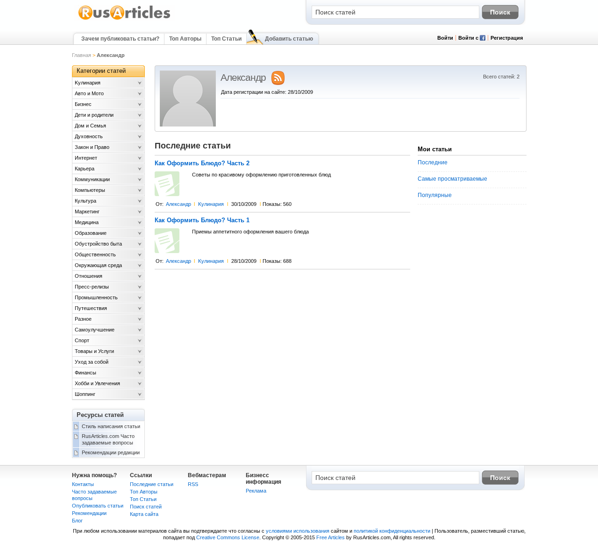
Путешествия (91, 308)
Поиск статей (146, 506)
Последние (433, 162)
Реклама (256, 491)
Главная (81, 55)
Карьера (84, 168)
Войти (445, 38)
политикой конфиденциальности (392, 531)
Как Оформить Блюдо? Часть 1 (202, 220)
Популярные (435, 195)
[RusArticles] (124, 19)
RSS (193, 484)
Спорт (82, 340)
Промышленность (96, 297)
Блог (77, 520)
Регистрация (507, 38)
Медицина (87, 222)
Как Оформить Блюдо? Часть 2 (202, 163)
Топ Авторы (185, 38)
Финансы (85, 372)
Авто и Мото (89, 93)
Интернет (86, 158)
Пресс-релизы (92, 286)
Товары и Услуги (94, 351)
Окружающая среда (98, 265)
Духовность (89, 136)
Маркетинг (87, 211)
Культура (85, 201)
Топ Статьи (226, 38)
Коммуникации (92, 179)
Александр (178, 204)
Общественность (95, 254)
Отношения (88, 276)
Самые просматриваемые (452, 179)
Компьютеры (90, 190)
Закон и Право (92, 147)
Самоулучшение (94, 329)
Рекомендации (89, 513)
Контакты (83, 484)
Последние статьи (151, 484)
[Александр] (188, 124)
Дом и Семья (90, 125)
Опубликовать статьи (97, 505)
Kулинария (211, 204)
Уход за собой (91, 362)
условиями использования (297, 531)
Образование (91, 233)
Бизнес (83, 104)
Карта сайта (144, 514)
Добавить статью (289, 38)
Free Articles (330, 537)
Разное (83, 319)
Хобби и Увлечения (97, 383)
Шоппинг (85, 394)
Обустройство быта (98, 244)
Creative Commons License (227, 537)
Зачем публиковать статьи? (120, 38)
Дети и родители (94, 115)
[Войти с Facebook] (482, 39)
